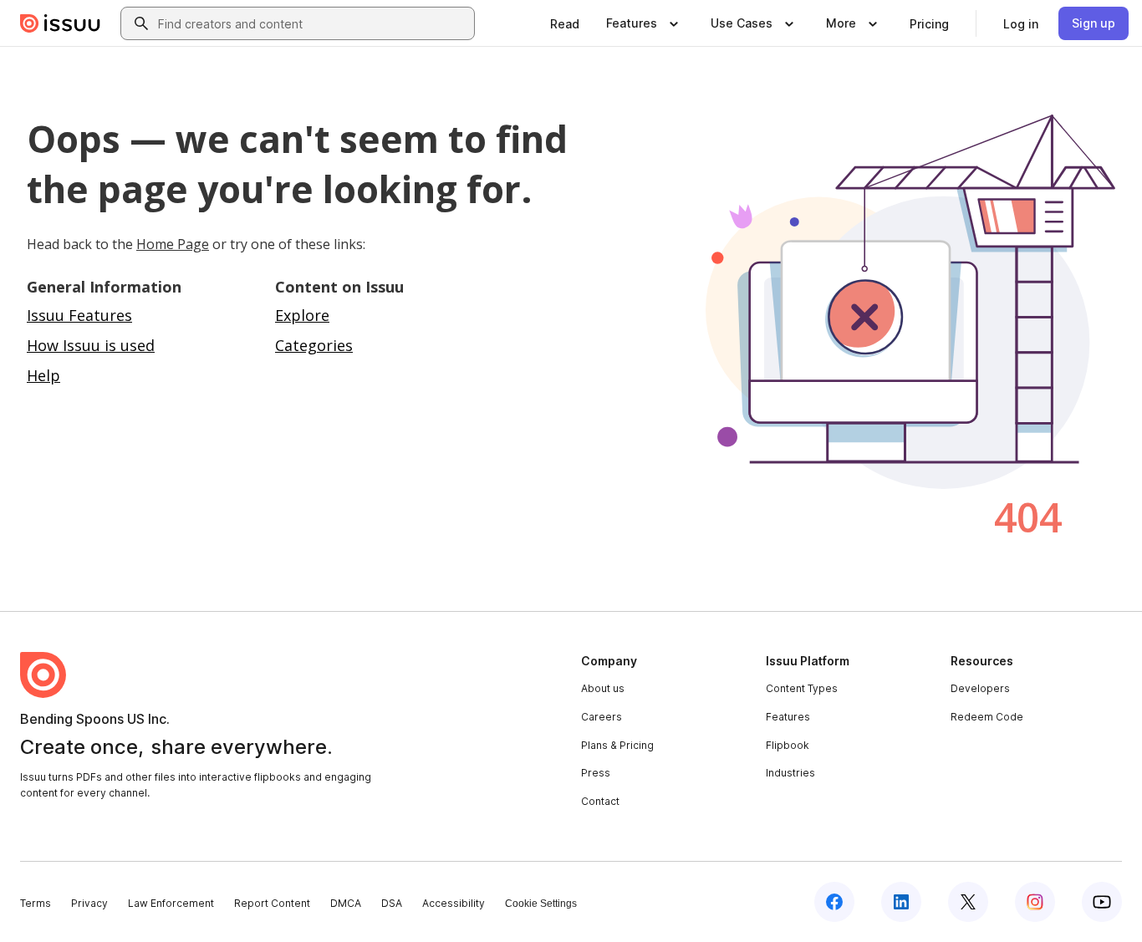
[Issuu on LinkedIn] (901, 902)
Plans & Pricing (617, 745)
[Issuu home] (60, 23)
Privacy (89, 903)
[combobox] (312, 23)
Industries (790, 772)
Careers (601, 716)
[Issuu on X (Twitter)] (968, 902)
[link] (565, 23)
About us (603, 688)
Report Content (272, 903)
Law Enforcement (171, 903)
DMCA (345, 903)
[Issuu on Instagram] (1035, 902)
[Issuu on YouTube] (1102, 902)
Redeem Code (987, 716)
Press (595, 772)
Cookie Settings (541, 903)
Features (788, 716)
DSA (391, 903)
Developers (980, 688)
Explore (302, 315)
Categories (314, 345)
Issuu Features (79, 315)
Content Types (802, 688)
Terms (35, 903)
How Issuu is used (91, 345)
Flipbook (787, 745)
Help (43, 375)
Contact (600, 801)
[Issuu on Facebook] (834, 902)
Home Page (172, 244)
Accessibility (453, 903)
